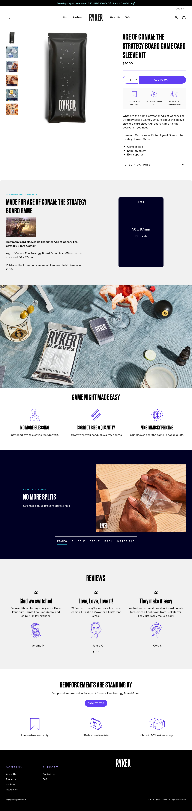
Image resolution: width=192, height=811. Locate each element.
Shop (65, 17)
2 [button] (96, 652)
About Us (115, 17)
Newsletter (12, 789)
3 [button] (99, 652)
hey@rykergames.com (16, 799)
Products (11, 779)
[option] (96, 3)
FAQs (127, 17)
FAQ (45, 779)
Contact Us (48, 774)
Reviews (78, 17)
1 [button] (93, 652)
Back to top (96, 703)
